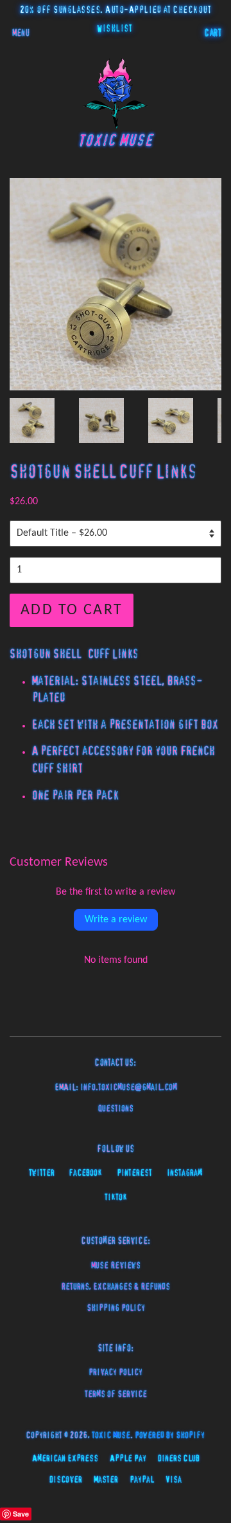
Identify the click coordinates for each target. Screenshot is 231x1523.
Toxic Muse (111, 1435)
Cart (213, 33)
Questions (115, 1108)
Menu (21, 33)
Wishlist (114, 28)
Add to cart (72, 610)
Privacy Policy (115, 1372)
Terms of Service (116, 1394)
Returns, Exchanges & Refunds (115, 1286)
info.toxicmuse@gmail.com (128, 1087)
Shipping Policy (116, 1308)
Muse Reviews (116, 1265)
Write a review (116, 920)
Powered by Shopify (170, 1435)
